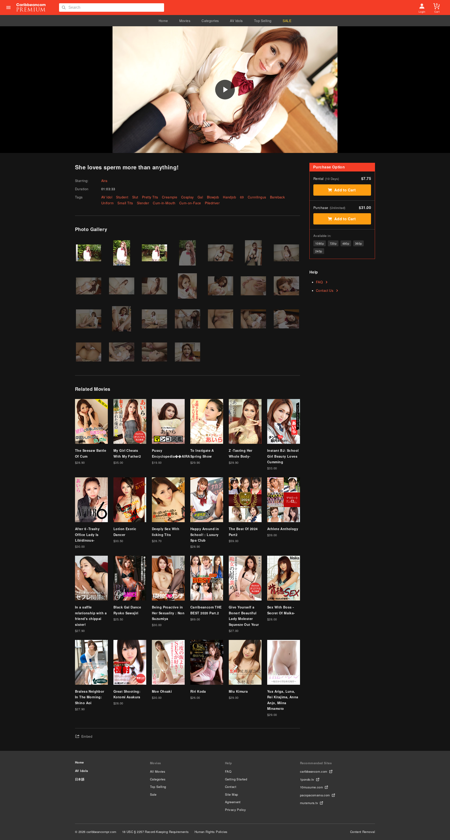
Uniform (107, 203)
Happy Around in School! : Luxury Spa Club (204, 534)
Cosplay (187, 197)
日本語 (79, 779)
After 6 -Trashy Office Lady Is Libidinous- (87, 534)
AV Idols (236, 20)
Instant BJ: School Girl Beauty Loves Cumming (283, 456)
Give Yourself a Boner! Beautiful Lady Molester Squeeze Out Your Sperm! (244, 618)
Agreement (233, 802)
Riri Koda (198, 691)
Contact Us (324, 290)
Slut (135, 197)
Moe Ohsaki (162, 691)
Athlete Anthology (282, 528)
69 (242, 197)
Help (228, 763)
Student (122, 197)
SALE (287, 20)
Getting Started (236, 779)
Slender (143, 203)
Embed (86, 736)
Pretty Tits (150, 197)
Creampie (169, 197)
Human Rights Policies (211, 831)
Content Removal (362, 831)
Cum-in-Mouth (164, 203)
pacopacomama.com (315, 795)
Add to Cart (345, 190)
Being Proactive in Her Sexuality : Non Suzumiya (168, 613)
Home (163, 20)
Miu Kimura (238, 691)
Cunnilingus (257, 197)
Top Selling (263, 20)
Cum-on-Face (190, 203)
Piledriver (212, 203)
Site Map (231, 794)
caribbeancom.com (313, 771)
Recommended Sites (316, 763)
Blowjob (213, 197)
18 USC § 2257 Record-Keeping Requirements (155, 831)
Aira (104, 180)
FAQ (319, 282)
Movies (185, 20)
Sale (153, 794)
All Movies (157, 771)
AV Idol (106, 197)
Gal (200, 197)
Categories (210, 20)
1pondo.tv (307, 779)
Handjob (229, 197)
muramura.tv (309, 803)
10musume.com (311, 787)
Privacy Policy (235, 809)
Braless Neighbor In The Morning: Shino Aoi (89, 697)
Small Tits (125, 203)
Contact (230, 786)
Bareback (277, 197)
